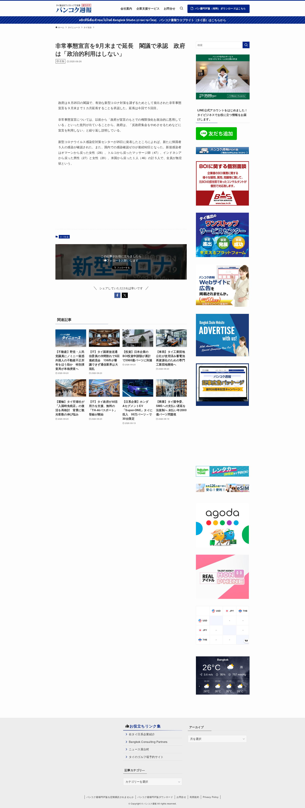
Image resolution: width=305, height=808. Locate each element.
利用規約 (194, 797)
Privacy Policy (211, 797)
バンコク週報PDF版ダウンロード (155, 797)
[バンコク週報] (73, 8)
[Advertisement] (119, 77)
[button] (117, 295)
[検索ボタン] (181, 8)
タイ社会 (64, 236)
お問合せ (181, 797)
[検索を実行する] (246, 45)
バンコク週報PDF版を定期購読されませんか (110, 797)
